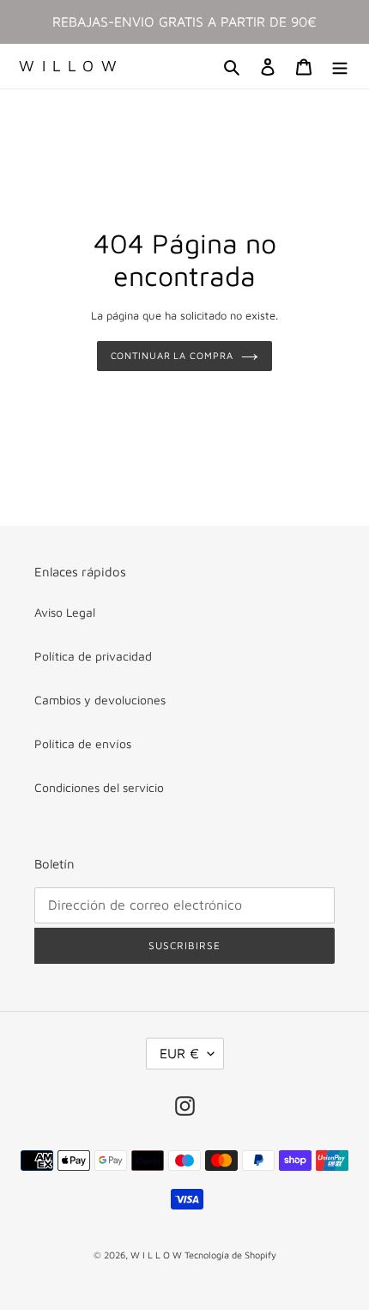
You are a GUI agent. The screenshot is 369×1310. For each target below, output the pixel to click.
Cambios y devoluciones (100, 699)
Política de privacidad (93, 656)
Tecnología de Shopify (230, 1254)
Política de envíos (82, 743)
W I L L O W (68, 66)
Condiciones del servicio (99, 787)
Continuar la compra (172, 355)
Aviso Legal (64, 612)
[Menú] (340, 66)
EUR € (179, 1053)
